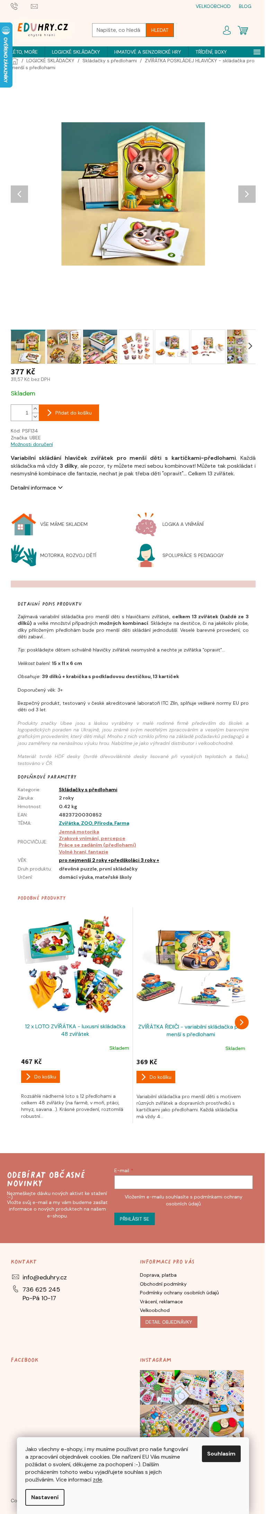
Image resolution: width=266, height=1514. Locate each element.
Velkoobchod (155, 1310)
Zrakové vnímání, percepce (92, 838)
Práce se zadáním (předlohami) (97, 845)
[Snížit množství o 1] (35, 417)
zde (97, 1479)
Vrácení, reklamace (161, 1301)
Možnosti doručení (32, 444)
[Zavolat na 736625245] (21, 6)
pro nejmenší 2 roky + (85, 860)
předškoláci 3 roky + (135, 860)
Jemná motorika (79, 832)
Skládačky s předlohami (88, 789)
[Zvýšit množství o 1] (35, 409)
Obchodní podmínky (163, 1284)
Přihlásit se (134, 1219)
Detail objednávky (168, 1322)
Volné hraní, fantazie (83, 852)
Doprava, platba (158, 1275)
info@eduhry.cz (45, 1277)
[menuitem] (24, 51)
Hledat (159, 30)
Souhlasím (221, 1453)
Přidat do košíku (73, 413)
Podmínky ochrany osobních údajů (179, 1292)
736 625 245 (41, 1289)
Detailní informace (33, 487)
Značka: (26, 438)
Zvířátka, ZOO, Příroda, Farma (94, 823)
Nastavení (45, 1497)
